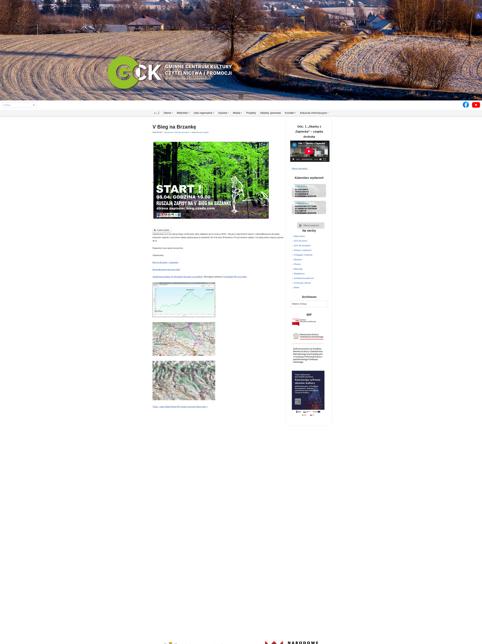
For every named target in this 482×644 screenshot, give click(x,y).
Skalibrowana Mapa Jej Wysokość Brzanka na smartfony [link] (178, 277)
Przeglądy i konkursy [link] (303, 255)
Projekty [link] (251, 112)
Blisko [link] (296, 287)
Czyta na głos (163, 230)
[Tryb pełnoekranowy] (324, 159)
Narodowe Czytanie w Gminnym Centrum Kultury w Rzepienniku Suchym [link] (306, 209)
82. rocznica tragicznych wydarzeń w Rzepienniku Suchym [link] (305, 192)
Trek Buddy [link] (228, 277)
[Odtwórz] (293, 159)
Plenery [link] (297, 264)
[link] (478, 16)
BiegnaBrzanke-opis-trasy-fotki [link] (166, 270)
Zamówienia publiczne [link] (304, 278)
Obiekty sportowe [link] (270, 112)
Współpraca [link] (299, 274)
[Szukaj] (34, 105)
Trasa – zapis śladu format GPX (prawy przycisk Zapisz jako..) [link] (180, 407)
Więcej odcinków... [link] (300, 168)
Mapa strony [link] (299, 236)
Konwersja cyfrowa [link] (302, 283)
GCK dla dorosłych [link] (181, 132)
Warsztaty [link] (298, 269)
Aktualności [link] (168, 132)
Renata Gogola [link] (203, 132)
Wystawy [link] (298, 259)
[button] (241, 96)
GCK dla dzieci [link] (300, 241)
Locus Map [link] (242, 277)
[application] (310, 151)
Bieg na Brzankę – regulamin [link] (165, 262)
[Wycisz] (320, 159)
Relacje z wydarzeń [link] (302, 250)
